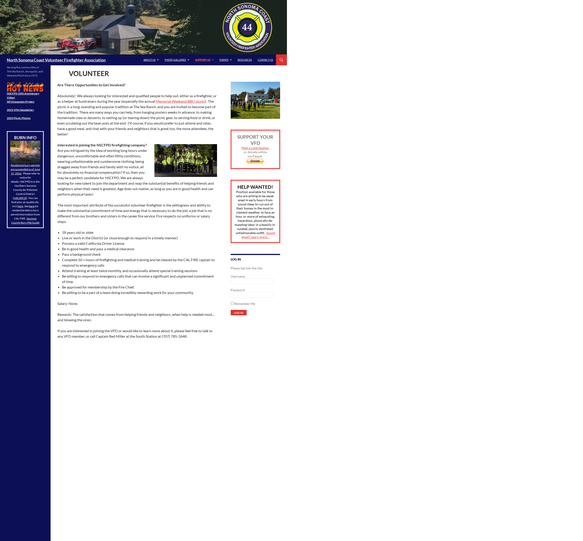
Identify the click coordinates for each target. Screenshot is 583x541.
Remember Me (244, 304)
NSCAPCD (20, 198)
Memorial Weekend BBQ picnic (180, 101)
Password (238, 290)
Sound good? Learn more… (258, 235)
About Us (149, 59)
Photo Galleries (175, 59)
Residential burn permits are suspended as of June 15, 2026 (25, 169)
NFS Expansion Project (20, 101)
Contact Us (265, 59)
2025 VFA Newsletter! (20, 110)
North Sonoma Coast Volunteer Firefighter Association (56, 59)
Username (238, 276)
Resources (245, 59)
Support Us (202, 59)
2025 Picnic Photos (19, 118)
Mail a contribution (255, 148)
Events (224, 59)
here (20, 206)
